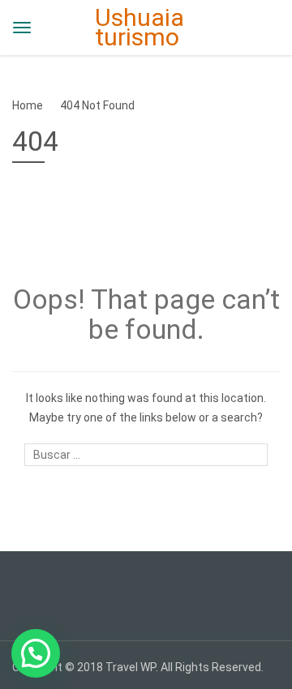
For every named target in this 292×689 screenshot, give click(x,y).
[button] (35, 653)
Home (27, 105)
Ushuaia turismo (139, 27)
